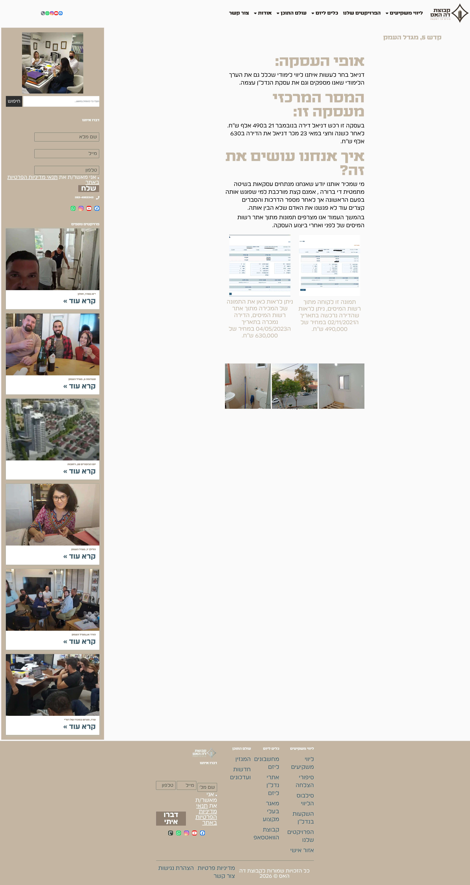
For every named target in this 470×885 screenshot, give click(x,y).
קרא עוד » (79, 301)
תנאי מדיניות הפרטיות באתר (206, 814)
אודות (265, 13)
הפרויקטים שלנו (362, 13)
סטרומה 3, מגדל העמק (82, 379)
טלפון (92, 162)
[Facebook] (61, 13)
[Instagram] (52, 13)
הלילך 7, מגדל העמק (83, 549)
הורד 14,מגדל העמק (84, 634)
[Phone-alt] (43, 13)
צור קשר (239, 13)
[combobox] (61, 101)
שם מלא (88, 128)
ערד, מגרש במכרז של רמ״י (80, 720)
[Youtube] (56, 13)
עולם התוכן (293, 13)
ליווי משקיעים (406, 13)
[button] (362, 386)
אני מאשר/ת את (53, 180)
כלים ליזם (327, 13)
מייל (94, 145)
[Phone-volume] (170, 833)
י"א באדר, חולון (87, 294)
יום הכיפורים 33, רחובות (81, 464)
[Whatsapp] (47, 13)
